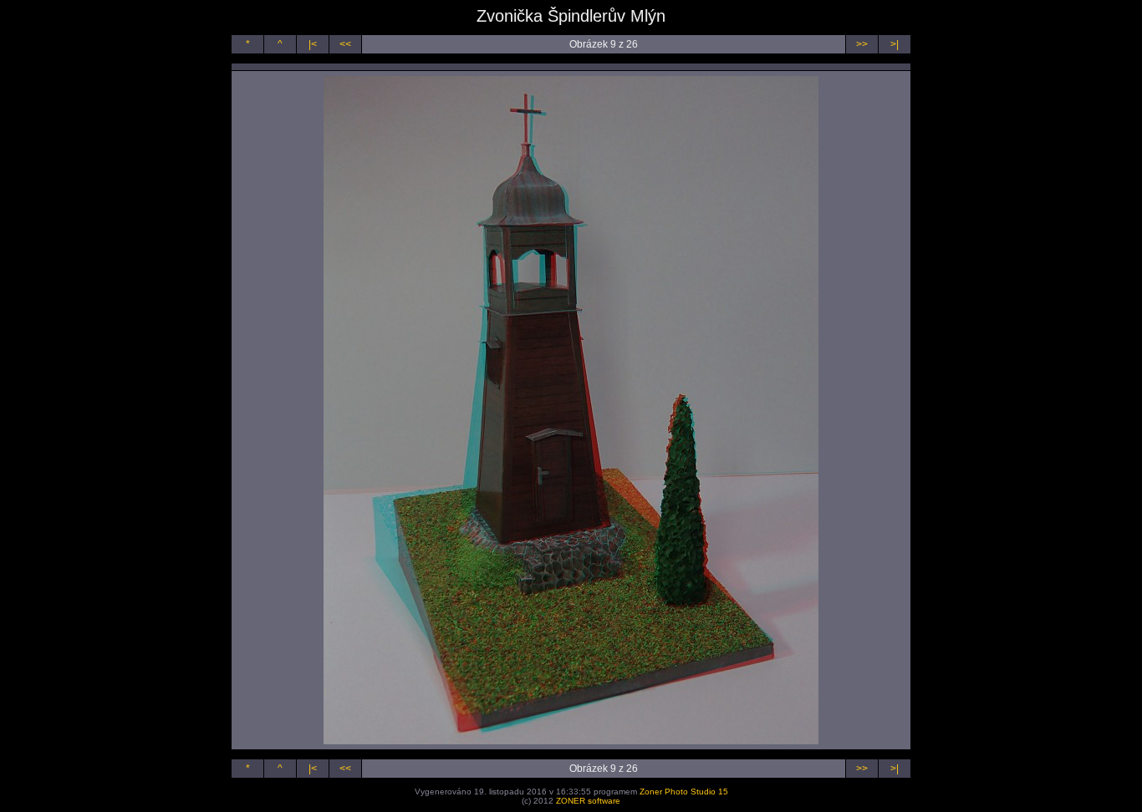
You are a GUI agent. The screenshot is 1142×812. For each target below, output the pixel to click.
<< (345, 44)
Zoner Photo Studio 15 (684, 791)
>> (862, 44)
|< (312, 44)
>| (894, 44)
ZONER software (588, 800)
